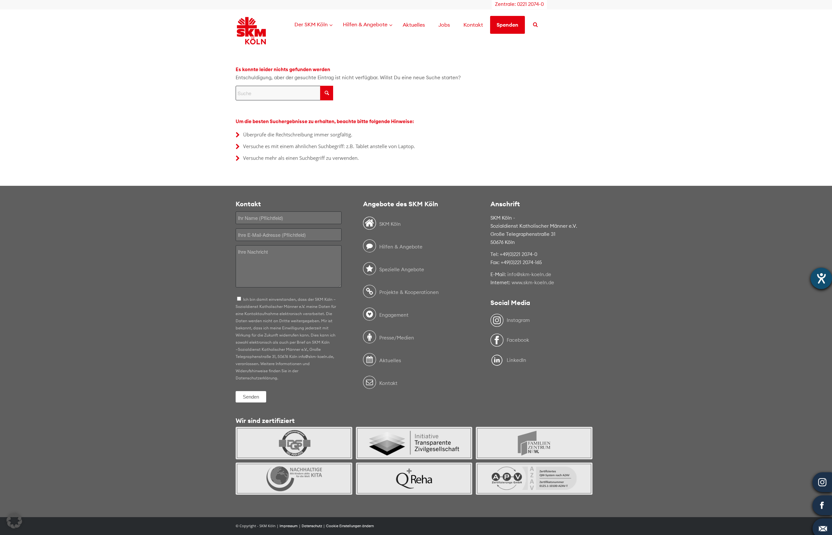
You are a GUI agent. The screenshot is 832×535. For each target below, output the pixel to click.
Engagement (394, 315)
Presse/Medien (396, 338)
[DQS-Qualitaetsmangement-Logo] (294, 443)
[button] (14, 520)
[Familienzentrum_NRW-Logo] (534, 443)
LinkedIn (516, 360)
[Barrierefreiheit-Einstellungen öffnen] (821, 278)
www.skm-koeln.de (533, 282)
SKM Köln (390, 224)
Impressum (289, 526)
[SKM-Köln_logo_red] (251, 40)
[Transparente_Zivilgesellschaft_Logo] (414, 443)
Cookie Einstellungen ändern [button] (350, 526)
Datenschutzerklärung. (257, 378)
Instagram (518, 320)
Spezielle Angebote (401, 269)
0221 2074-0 (530, 4)
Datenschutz (312, 526)
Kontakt (388, 383)
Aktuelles (390, 360)
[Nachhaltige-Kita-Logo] (294, 479)
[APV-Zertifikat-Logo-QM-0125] (534, 479)
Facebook (518, 340)
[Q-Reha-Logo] (414, 479)
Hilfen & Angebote (400, 247)
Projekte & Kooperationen (409, 292)
